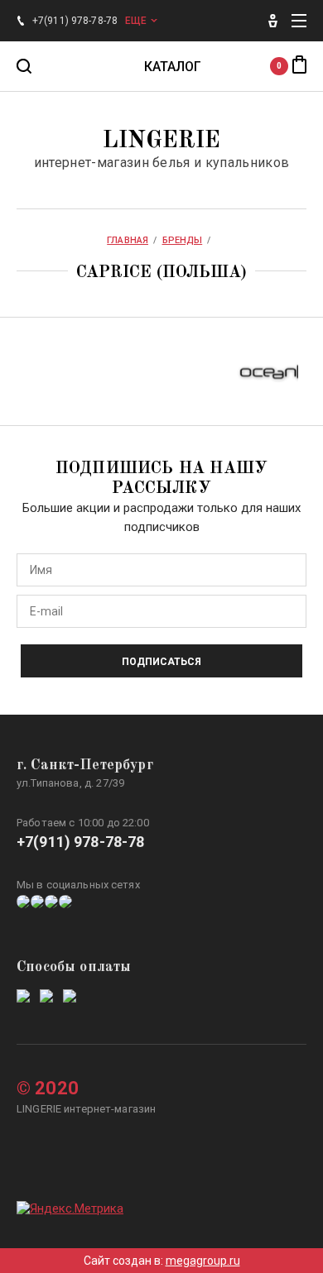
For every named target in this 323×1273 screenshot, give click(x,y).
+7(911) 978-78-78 (81, 841)
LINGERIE (161, 141)
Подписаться (161, 662)
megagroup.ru (203, 1260)
